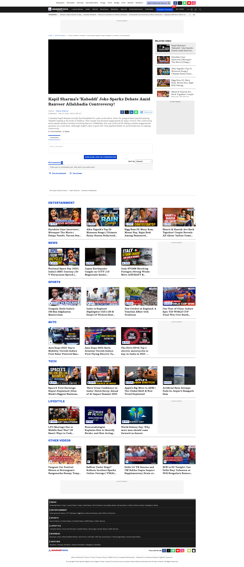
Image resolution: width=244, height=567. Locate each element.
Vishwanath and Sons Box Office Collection (145, 15)
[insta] (194, 3)
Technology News (119, 537)
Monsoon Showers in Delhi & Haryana (112, 15)
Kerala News (122, 505)
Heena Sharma (62, 111)
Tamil (110, 3)
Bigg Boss (81, 513)
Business (104, 9)
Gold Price (83, 537)
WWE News (89, 521)
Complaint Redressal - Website (130, 557)
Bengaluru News (152, 505)
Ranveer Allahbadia (89, 190)
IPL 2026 (180, 9)
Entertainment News (57, 513)
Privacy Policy (101, 557)
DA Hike (91, 537)
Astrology (92, 529)
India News (87, 505)
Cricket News (66, 521)
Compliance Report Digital (154, 557)
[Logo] (59, 9)
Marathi (130, 3)
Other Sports (100, 521)
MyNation (139, 3)
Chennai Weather (78, 545)
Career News (102, 529)
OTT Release (71, 513)
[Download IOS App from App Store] (194, 550)
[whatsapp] (184, 3)
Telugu (102, 3)
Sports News (54, 521)
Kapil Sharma (75, 190)
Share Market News (69, 537)
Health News (82, 529)
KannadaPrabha (92, 3)
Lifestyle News (55, 529)
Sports (124, 9)
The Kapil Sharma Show (58, 190)
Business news (55, 537)
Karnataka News (110, 505)
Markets (114, 9)
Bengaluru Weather (93, 545)
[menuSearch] (200, 10)
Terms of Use (89, 557)
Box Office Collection (107, 513)
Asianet (58, 550)
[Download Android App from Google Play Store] (189, 550)
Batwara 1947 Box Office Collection (178, 15)
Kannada (80, 3)
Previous (190, 14)
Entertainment (136, 9)
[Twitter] (180, 3)
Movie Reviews (92, 513)
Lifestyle (149, 9)
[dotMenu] (188, 9)
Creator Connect (164, 10)
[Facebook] (175, 3)
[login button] (192, 9)
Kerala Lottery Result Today (70, 15)
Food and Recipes (69, 529)
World (95, 9)
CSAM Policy (112, 557)
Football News (77, 521)
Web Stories (113, 529)
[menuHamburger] (195, 9)
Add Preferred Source (157, 3)
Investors (169, 557)
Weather (53, 545)
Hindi (123, 3)
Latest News (77, 9)
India (88, 9)
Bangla (116, 3)
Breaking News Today (58, 505)
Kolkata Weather (89, 15)
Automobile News (134, 537)
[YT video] (189, 3)
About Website (77, 557)
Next (194, 14)
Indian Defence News (136, 505)
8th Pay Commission (103, 537)
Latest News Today (74, 505)
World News (97, 505)
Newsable (71, 3)
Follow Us (148, 112)
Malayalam (60, 3)
